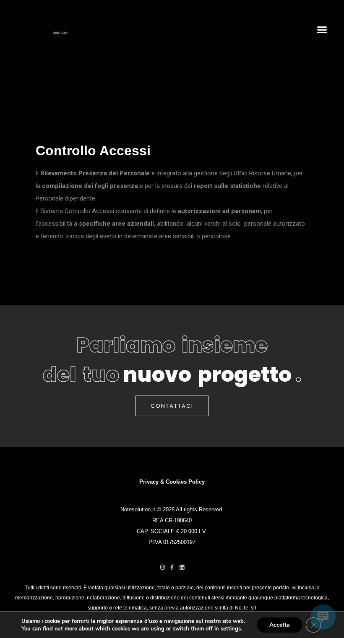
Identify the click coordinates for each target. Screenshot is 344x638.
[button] (322, 29)
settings (231, 629)
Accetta (279, 625)
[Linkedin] (182, 567)
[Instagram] (162, 567)
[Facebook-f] (172, 567)
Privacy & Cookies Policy (172, 482)
